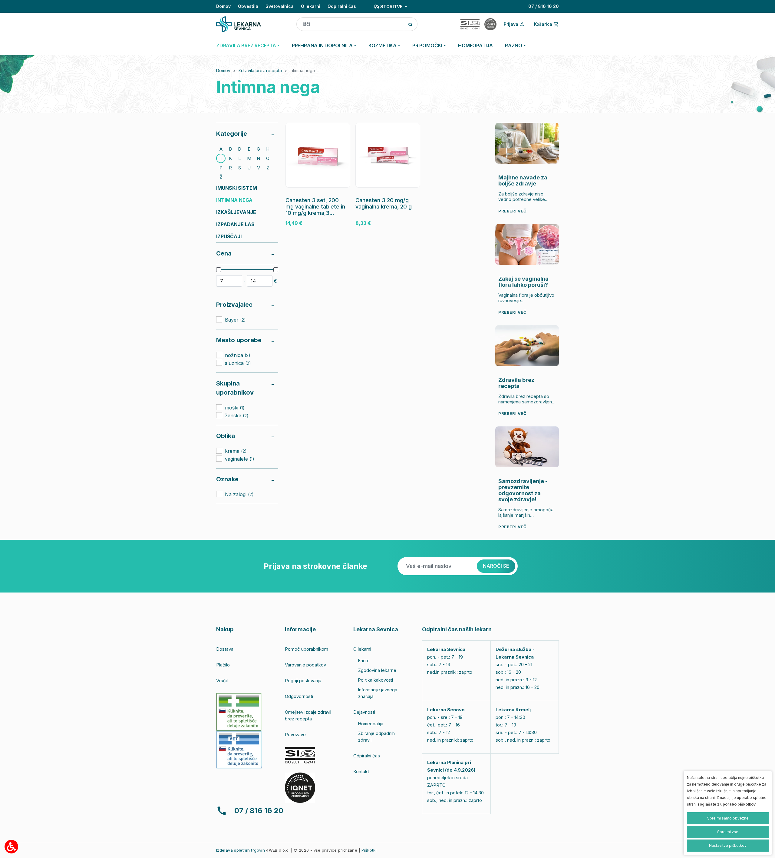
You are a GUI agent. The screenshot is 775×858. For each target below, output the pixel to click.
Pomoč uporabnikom (306, 649)
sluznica (238, 363)
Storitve (391, 6)
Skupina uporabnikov (235, 388)
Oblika (225, 435)
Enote (364, 660)
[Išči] (410, 24)
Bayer (235, 319)
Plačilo (223, 665)
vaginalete (239, 458)
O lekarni (310, 6)
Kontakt (361, 771)
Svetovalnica (279, 6)
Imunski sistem (236, 188)
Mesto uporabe (239, 340)
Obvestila (248, 6)
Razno (513, 45)
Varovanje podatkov (305, 665)
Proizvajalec (234, 304)
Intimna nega (234, 200)
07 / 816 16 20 (543, 6)
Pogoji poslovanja (303, 680)
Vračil (222, 680)
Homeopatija (475, 45)
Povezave (295, 734)
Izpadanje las (235, 224)
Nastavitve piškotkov (728, 845)
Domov (223, 6)
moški (235, 407)
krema (236, 450)
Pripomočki (427, 45)
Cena (224, 253)
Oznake (227, 479)
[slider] (218, 269)
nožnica (237, 355)
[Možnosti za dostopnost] (11, 846)
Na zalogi (239, 494)
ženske (237, 415)
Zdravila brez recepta (246, 45)
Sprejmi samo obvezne (728, 818)
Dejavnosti (364, 712)
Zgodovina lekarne (377, 670)
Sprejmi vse (727, 832)
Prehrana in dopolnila (322, 45)
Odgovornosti (299, 696)
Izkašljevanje (236, 212)
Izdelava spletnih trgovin (240, 850)
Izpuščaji (229, 236)
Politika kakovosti (375, 680)
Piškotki (369, 850)
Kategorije (231, 133)
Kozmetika (382, 45)
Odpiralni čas (342, 6)
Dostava (224, 649)
